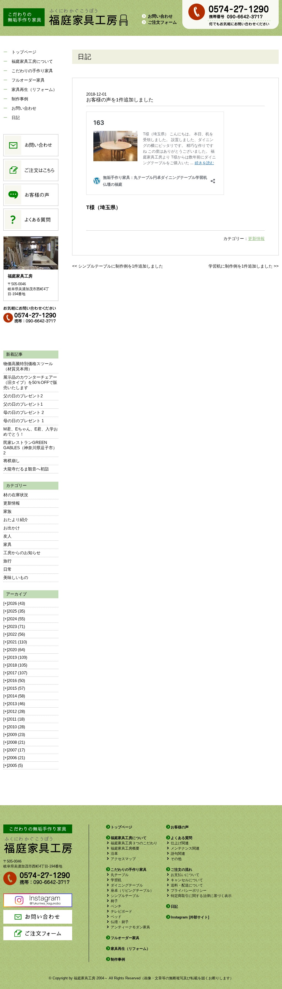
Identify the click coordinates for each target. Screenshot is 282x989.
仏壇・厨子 (120, 922)
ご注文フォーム (162, 22)
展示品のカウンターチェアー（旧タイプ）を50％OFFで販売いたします (30, 382)
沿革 (114, 853)
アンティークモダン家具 (130, 927)
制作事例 (20, 98)
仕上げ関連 (180, 843)
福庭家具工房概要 (125, 848)
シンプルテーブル (125, 896)
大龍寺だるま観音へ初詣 (26, 469)
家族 (7, 511)
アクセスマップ (123, 859)
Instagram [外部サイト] (190, 917)
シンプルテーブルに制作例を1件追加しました (120, 266)
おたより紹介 (15, 519)
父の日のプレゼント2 (23, 396)
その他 (176, 859)
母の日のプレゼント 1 (23, 420)
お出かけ (11, 528)
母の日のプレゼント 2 (23, 412)
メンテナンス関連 (185, 848)
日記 (16, 117)
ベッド (116, 917)
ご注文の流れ (181, 869)
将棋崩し (11, 460)
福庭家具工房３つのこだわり (134, 843)
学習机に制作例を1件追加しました (240, 266)
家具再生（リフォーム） (34, 89)
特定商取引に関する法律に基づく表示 (201, 896)
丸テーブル (120, 875)
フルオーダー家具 (28, 80)
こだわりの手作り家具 (32, 70)
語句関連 (178, 853)
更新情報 (11, 503)
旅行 (7, 561)
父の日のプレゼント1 (23, 404)
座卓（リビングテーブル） (132, 890)
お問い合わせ (160, 16)
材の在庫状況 (15, 494)
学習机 (116, 880)
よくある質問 (181, 838)
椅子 (114, 901)
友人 (7, 536)
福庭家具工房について (32, 61)
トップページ (24, 52)
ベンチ (116, 906)
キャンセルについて (187, 880)
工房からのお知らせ (21, 552)
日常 (7, 569)
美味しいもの (15, 577)
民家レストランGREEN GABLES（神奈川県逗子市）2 (30, 447)
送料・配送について (187, 885)
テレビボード (121, 911)
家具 (7, 544)
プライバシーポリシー (189, 890)
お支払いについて (185, 875)
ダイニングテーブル (127, 885)
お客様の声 (180, 827)
